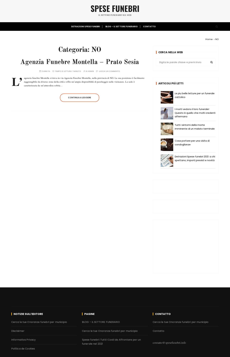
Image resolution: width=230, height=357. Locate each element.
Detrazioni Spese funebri (85, 26)
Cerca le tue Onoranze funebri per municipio (39, 322)
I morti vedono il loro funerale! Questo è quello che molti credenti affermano (195, 112)
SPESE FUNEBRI (115, 8)
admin (91, 71)
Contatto (149, 26)
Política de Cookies (23, 348)
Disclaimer (18, 331)
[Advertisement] (185, 246)
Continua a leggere (79, 97)
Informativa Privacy (23, 340)
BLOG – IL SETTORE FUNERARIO (121, 26)
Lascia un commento (109, 71)
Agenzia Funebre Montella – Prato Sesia (79, 62)
